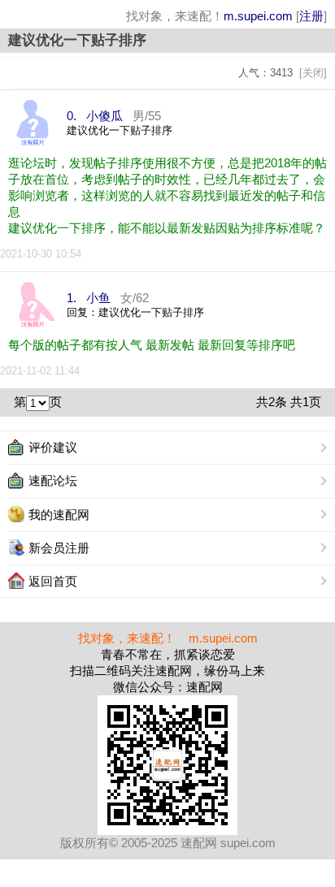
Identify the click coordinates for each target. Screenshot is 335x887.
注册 (311, 16)
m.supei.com (258, 16)
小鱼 (98, 298)
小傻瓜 (104, 116)
